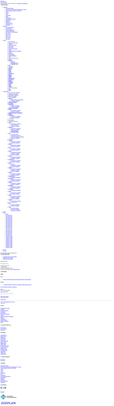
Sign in (4, 249)
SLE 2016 (3, 330)
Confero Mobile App (10, 30)
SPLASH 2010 (9, 235)
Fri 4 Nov (8, 39)
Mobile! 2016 (3, 343)
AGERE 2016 (4, 335)
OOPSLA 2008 (9, 237)
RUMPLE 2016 (4, 349)
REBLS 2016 (3, 348)
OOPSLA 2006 (9, 240)
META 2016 (3, 342)
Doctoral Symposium (12, 48)
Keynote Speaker (14, 125)
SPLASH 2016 (4, 253)
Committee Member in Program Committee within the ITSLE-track (17, 284)
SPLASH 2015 (9, 229)
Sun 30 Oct (8, 33)
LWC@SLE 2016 (4, 341)
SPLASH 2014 (9, 230)
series (9, 253)
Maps (7, 16)
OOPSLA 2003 (9, 243)
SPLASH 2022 (9, 221)
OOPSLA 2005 (9, 241)
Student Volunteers (12, 55)
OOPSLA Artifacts (12, 45)
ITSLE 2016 (3, 339)
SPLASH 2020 (9, 223)
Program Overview (10, 29)
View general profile (4, 291)
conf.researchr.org (6, 301)
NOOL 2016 (3, 344)
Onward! (13, 61)
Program (5, 26)
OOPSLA (10, 43)
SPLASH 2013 (9, 231)
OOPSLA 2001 (9, 246)
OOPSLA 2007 (9, 239)
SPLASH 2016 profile (5, 254)
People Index (11, 120)
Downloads (8, 17)
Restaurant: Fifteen (10, 8)
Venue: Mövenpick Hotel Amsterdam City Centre (16, 9)
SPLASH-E (10, 47)
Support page (3, 303)
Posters (9, 49)
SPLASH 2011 (9, 234)
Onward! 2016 (4, 328)
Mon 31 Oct (8, 34)
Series (7, 214)
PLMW (10, 52)
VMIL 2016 (3, 353)
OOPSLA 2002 (9, 245)
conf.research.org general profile (10, 256)
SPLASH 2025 (9, 217)
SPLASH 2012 (9, 233)
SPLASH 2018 (9, 226)
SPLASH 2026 (9, 216)
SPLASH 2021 (9, 222)
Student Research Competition (14, 51)
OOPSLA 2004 (9, 242)
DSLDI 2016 (3, 336)
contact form (3, 299)
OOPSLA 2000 (9, 247)
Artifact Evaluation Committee (17, 136)
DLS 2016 (3, 359)
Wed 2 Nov (8, 36)
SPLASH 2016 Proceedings (12, 32)
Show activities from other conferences (9, 286)
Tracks (4, 40)
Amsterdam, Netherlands (22, 3)
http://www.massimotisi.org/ (14, 269)
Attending (5, 7)
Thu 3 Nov (8, 38)
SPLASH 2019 (9, 224)
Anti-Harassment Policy (11, 19)
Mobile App (8, 22)
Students (7, 21)
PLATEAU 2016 (4, 347)
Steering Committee (12, 96)
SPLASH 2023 (9, 220)
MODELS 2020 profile (8, 257)
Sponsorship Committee (13, 95)
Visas (7, 14)
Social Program (11, 54)
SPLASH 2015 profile (8, 259)
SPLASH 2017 (9, 227)
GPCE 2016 (3, 327)
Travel (7, 13)
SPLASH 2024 (9, 218)
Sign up (4, 250)
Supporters (8, 24)
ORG (9, 57)
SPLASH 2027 (9, 215)
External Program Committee (17, 99)
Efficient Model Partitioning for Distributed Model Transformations (17, 279)
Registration (8, 20)
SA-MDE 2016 (4, 350)
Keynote (13, 164)
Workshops (10, 53)
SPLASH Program (10, 27)
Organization (6, 91)
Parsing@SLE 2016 (5, 345)
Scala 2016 (3, 360)
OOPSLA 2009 (9, 236)
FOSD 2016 (3, 338)
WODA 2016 (3, 354)
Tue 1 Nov (8, 35)
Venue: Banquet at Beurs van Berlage (13, 10)
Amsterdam (8, 15)
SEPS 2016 (3, 351)
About (7, 11)
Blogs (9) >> (3, 1)
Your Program (9, 28)
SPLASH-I (10, 46)
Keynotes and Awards (13, 42)
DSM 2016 (3, 337)
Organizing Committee (13, 93)
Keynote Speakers (15, 208)
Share (2, 289)
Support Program (9, 23)
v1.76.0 (12, 301)
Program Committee (15, 101)
